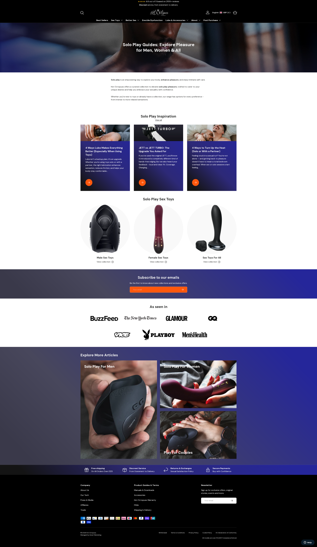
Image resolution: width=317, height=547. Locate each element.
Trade (83, 510)
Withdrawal (163, 533)
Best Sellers (102, 20)
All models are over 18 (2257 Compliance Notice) (219, 538)
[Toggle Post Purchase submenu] (219, 20)
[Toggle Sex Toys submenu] (121, 20)
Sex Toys (115, 20)
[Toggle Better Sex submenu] (138, 20)
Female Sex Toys (158, 257)
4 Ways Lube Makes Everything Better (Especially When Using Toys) (104, 151)
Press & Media (86, 500)
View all (158, 120)
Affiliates (84, 505)
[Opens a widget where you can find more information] (308, 543)
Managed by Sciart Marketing (90, 535)
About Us (84, 490)
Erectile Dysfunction (152, 20)
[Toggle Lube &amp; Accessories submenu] (187, 20)
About (194, 20)
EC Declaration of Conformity (226, 533)
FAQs (136, 505)
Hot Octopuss (91, 533)
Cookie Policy (207, 533)
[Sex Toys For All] (211, 229)
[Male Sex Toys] (105, 229)
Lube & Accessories (175, 20)
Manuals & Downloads (144, 490)
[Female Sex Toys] (158, 229)
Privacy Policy (193, 533)
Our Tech (84, 495)
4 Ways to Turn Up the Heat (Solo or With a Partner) (208, 149)
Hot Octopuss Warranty (145, 500)
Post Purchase (210, 20)
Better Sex (131, 20)
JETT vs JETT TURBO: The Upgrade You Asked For (154, 149)
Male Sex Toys (105, 257)
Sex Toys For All (212, 257)
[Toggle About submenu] (199, 20)
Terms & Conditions (178, 533)
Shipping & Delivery (142, 510)
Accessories (139, 495)
